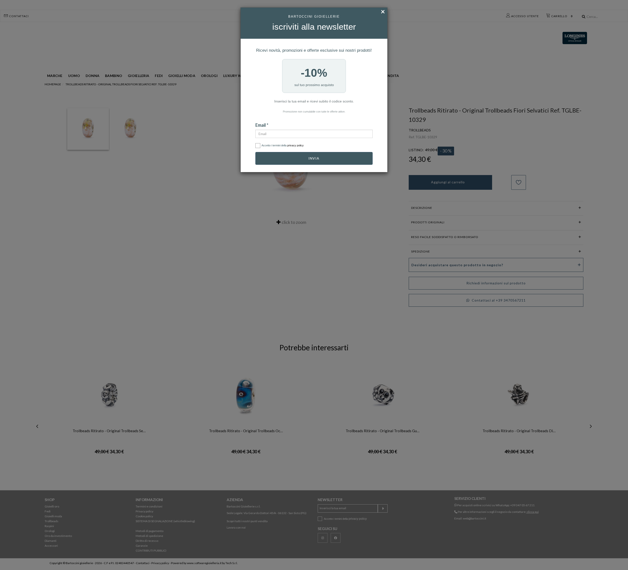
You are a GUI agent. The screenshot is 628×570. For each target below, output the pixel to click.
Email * (261, 125)
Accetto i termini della (283, 145)
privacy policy (295, 145)
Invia (313, 158)
